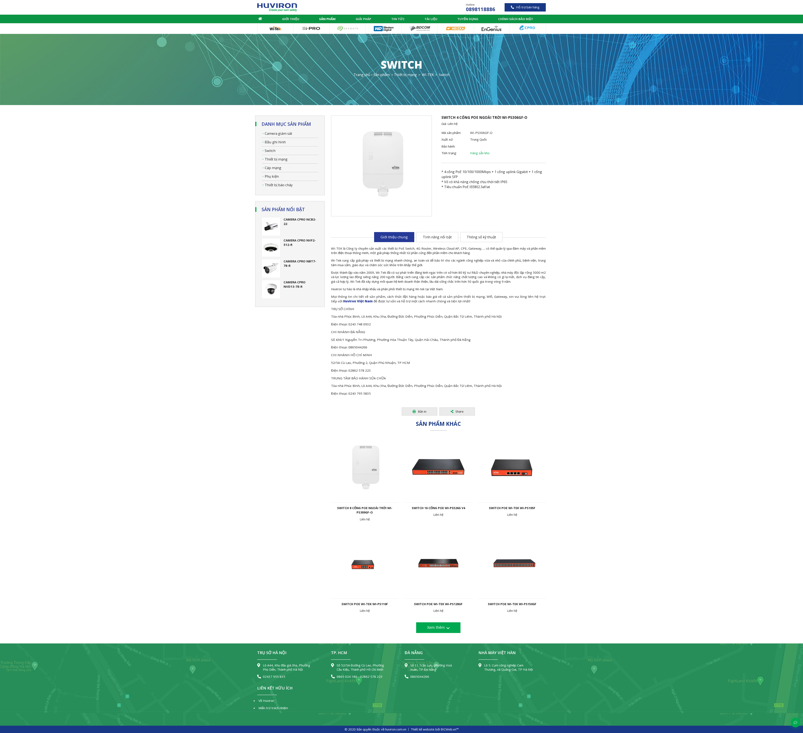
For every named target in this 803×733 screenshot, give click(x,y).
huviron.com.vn (395, 729)
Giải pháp (363, 19)
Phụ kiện (272, 176)
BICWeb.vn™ (450, 729)
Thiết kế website (423, 729)
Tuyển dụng (467, 19)
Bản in (422, 411)
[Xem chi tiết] (358, 466)
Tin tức (398, 19)
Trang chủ (260, 19)
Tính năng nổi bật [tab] (437, 237)
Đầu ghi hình (275, 142)
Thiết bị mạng (276, 159)
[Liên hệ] (371, 466)
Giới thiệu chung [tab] (394, 237)
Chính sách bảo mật (515, 19)
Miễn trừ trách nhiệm (273, 708)
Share (459, 411)
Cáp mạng (273, 167)
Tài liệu (431, 19)
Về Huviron (266, 700)
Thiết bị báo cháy (279, 184)
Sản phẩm (327, 19)
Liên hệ (453, 124)
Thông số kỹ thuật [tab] (481, 237)
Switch (270, 150)
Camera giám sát (278, 133)
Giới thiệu (290, 19)
